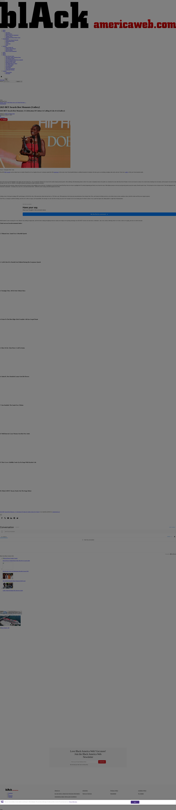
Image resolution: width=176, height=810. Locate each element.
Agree (135, 802)
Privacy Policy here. (73, 801)
